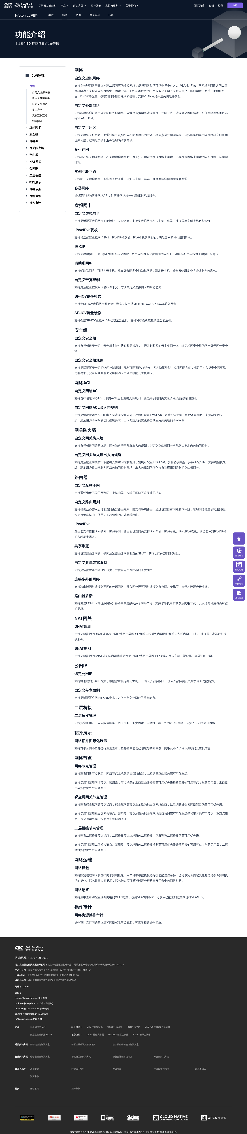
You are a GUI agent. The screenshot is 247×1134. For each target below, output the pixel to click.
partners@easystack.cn (26, 1003)
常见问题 (95, 15)
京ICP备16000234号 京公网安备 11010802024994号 (150, 1131)
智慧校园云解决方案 (81, 1056)
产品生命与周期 (161, 1068)
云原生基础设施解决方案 (83, 1044)
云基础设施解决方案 (40, 1044)
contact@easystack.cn (26, 997)
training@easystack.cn (26, 1013)
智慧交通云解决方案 (122, 1056)
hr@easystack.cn (23, 1018)
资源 (78, 15)
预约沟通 (199, 5)
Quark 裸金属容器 (95, 1034)
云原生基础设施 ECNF (41, 1034)
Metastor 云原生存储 (118, 1034)
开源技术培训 (77, 1068)
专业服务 (117, 1068)
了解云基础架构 (47, 5)
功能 (64, 15)
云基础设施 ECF (38, 1026)
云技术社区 (200, 1068)
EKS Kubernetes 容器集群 (157, 1026)
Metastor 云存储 (114, 1026)
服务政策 (34, 1088)
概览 (51, 15)
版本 (111, 15)
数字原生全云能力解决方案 (126, 1044)
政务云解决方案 (161, 1056)
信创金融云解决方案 (40, 1056)
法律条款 (75, 1088)
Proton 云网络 (133, 1026)
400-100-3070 (39, 958)
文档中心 (34, 1068)
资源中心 (34, 1076)
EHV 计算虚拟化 (95, 1026)
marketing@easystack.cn (27, 1008)
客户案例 (96, 5)
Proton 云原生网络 (141, 1034)
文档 (211, 5)
